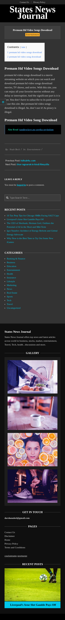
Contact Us (10, 532)
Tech (9, 300)
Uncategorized (14, 308)
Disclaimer (10, 536)
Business (11, 262)
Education (11, 266)
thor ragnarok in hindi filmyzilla (33, 164)
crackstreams (11, 556)
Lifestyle (11, 281)
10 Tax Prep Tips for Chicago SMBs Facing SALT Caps (33, 215)
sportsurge (22, 556)
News (9, 289)
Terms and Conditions (15, 547)
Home (7, 540)
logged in (21, 185)
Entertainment (32, 34)
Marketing (11, 285)
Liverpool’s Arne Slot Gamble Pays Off (25, 219)
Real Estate (12, 293)
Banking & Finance (16, 258)
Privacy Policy (11, 543)
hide (23, 47)
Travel (10, 304)
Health (10, 274)
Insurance (11, 277)
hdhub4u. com (28, 160)
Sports (10, 296)
